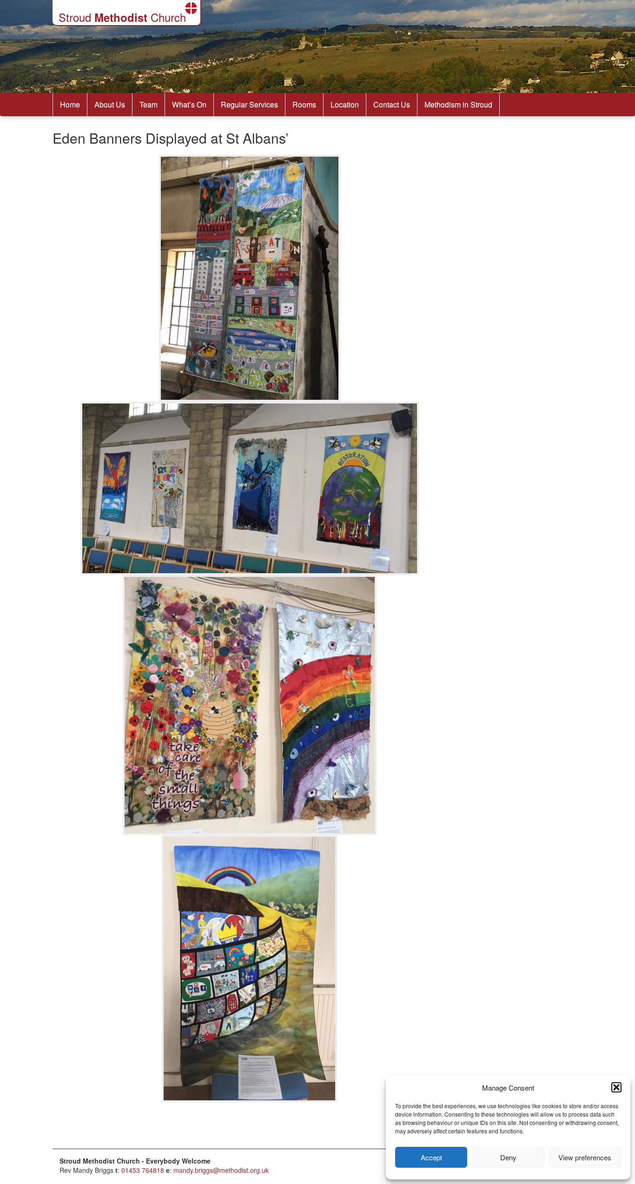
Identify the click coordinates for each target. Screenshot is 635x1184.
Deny (508, 1157)
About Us (109, 104)
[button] (616, 1087)
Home (70, 104)
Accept (431, 1157)
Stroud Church (122, 17)
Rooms (304, 104)
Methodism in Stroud (458, 104)
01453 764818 (142, 1170)
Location (345, 104)
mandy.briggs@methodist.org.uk (221, 1170)
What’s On (189, 104)
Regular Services (249, 104)
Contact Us (391, 104)
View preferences (584, 1157)
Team (148, 104)
